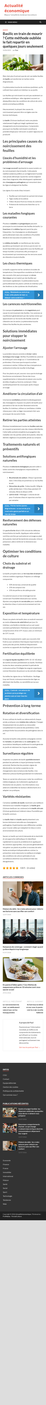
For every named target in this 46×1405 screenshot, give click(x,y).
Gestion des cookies (10, 1087)
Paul (16, 50)
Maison (5, 30)
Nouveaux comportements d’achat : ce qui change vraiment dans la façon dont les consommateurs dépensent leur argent (30, 1128)
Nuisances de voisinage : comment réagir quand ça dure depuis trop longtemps (23, 948)
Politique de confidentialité (13, 1091)
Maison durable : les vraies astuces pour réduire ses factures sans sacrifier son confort (23, 910)
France (5, 1168)
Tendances (7, 1200)
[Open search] (40, 22)
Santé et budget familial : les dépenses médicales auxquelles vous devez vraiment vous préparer (30, 1112)
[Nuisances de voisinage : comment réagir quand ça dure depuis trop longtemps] (23, 932)
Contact (6, 1079)
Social (5, 1188)
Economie (6, 1160)
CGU (5, 1075)
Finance (6, 1164)
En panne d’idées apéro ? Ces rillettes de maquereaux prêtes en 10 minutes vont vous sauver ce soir (21, 987)
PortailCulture (17, 1216)
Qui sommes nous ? (10, 1095)
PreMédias (6, 1216)
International (8, 1176)
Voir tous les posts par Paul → (29, 1047)
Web (5, 1204)
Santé (5, 1184)
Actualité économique (16, 8)
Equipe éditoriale (9, 1083)
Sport (5, 1192)
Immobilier (7, 1172)
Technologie (7, 1196)
